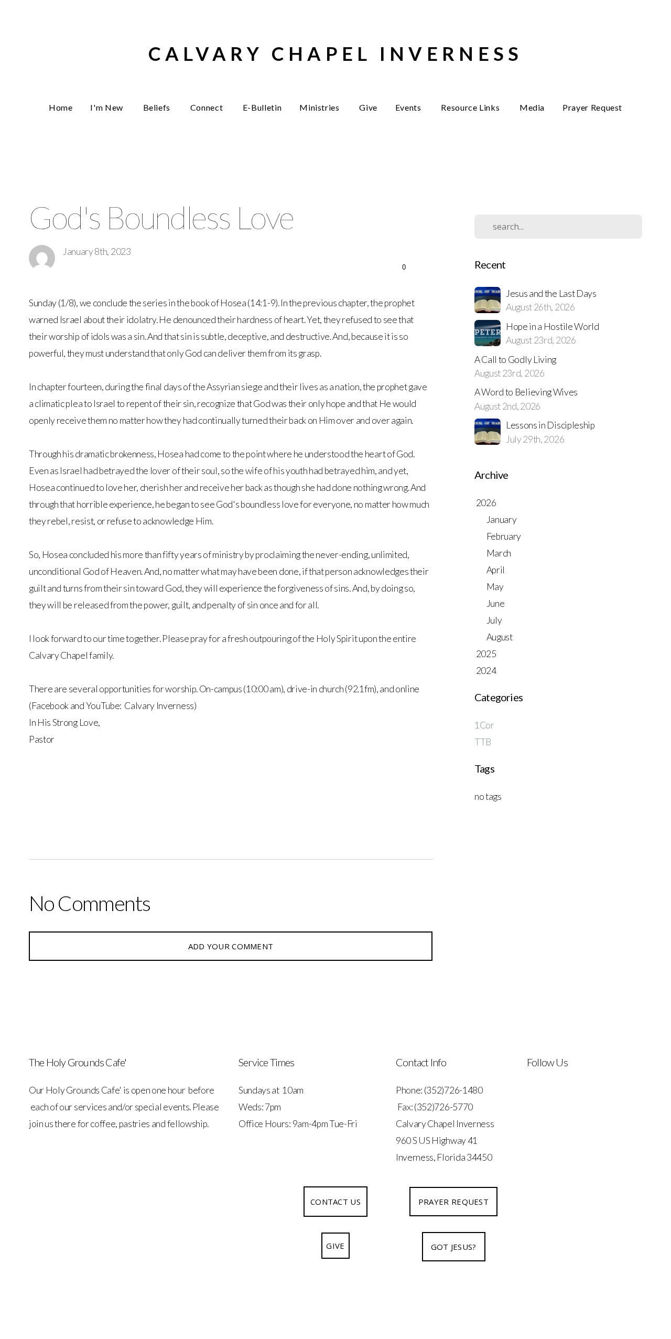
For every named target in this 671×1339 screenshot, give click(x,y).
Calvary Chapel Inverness (335, 53)
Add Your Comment (231, 946)
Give (368, 107)
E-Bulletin (262, 107)
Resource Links (471, 107)
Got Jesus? (454, 1246)
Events (409, 107)
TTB (482, 741)
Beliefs (157, 107)
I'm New (107, 107)
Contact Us (335, 1201)
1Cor (484, 725)
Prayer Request (592, 107)
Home (61, 107)
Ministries (320, 107)
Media (532, 107)
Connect (207, 107)
